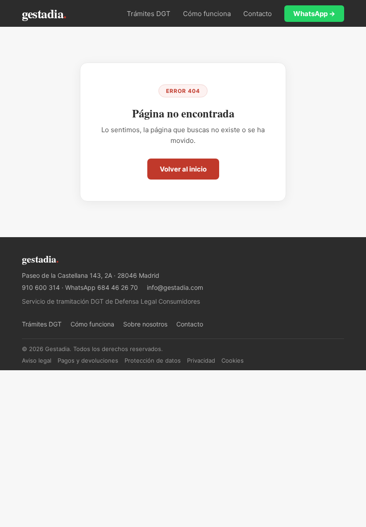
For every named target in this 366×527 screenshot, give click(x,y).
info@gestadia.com (175, 287)
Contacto (257, 13)
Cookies (232, 360)
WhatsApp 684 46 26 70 (101, 287)
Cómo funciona (207, 13)
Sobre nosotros (145, 324)
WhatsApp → (314, 13)
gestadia (44, 13)
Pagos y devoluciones (88, 360)
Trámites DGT (149, 13)
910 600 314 (41, 287)
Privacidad (201, 360)
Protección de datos (153, 360)
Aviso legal (36, 360)
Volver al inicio (183, 169)
